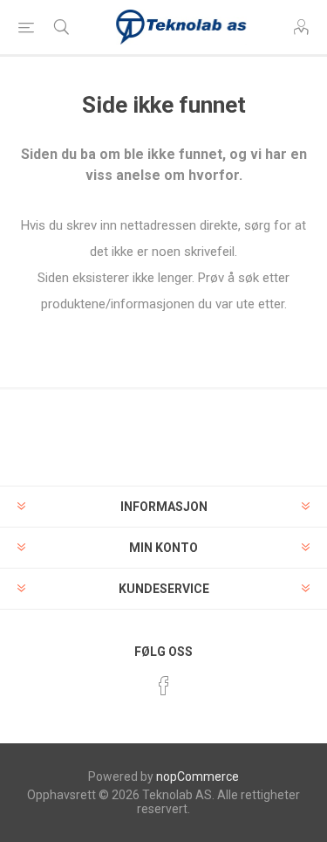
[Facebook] (164, 686)
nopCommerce (197, 776)
